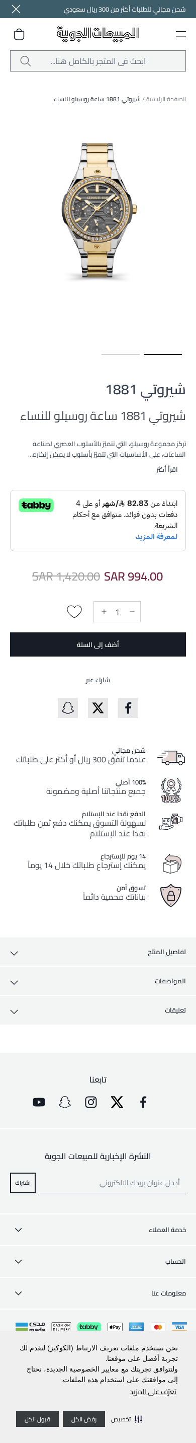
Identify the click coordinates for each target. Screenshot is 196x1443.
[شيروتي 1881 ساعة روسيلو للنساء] (163, 354)
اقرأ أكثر (167, 469)
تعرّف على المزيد (153, 1391)
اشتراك (23, 1182)
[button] (126, 1419)
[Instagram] (91, 1102)
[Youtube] (39, 1102)
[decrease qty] (131, 612)
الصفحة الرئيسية (166, 99)
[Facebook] (143, 1102)
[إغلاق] (16, 9)
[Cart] (19, 34)
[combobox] (98, 60)
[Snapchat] (65, 1102)
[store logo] (98, 34)
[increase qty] (103, 612)
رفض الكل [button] (83, 1419)
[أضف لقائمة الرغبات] (74, 612)
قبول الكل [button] (37, 1419)
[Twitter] (117, 1102)
